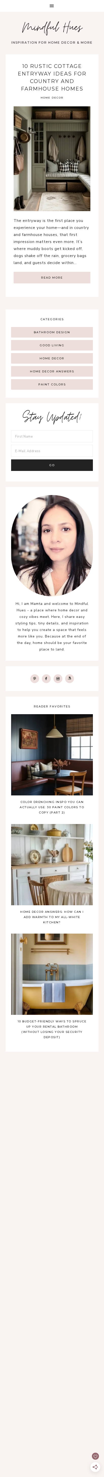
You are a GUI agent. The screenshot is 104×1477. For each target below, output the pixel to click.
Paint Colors (52, 384)
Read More (52, 277)
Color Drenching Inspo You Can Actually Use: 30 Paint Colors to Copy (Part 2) (52, 807)
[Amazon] (69, 678)
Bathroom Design (52, 332)
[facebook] (46, 678)
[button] (52, 6)
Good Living (52, 345)
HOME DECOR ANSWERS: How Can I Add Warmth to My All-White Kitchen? (52, 917)
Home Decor (52, 97)
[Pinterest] (35, 678)
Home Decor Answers (52, 371)
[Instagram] (58, 678)
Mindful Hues (52, 29)
